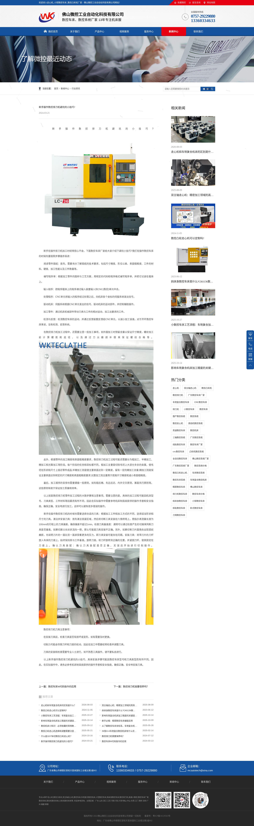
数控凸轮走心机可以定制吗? (54, 710)
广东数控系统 (196, 437)
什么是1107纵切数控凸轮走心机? (56, 736)
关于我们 (48, 782)
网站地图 (211, 2)
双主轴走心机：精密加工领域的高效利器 (119, 705)
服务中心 (142, 782)
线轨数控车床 (179, 444)
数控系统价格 (200, 465)
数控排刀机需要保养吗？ (113, 736)
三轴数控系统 (179, 437)
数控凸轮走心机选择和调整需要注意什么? (58, 731)
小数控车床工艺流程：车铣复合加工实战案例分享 (58, 715)
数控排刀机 (178, 395)
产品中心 (80, 782)
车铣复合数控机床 (198, 480)
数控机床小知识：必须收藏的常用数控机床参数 (58, 726)
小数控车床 (189, 409)
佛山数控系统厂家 (200, 458)
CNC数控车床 (200, 402)
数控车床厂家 (196, 444)
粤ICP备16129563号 (161, 816)
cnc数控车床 (178, 451)
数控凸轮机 (207, 388)
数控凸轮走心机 (180, 473)
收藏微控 (182, 2)
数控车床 (203, 409)
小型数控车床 (198, 501)
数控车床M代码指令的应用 (114, 741)
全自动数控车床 (180, 458)
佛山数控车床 (196, 487)
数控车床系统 (179, 480)
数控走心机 (178, 423)
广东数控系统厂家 (181, 465)
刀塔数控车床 (179, 515)
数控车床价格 (198, 494)
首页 (56, 88)
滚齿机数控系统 (195, 423)
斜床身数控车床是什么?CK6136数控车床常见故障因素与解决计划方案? (119, 710)
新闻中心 (65, 88)
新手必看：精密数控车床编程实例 (117, 721)
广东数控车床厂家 (196, 395)
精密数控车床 (179, 487)
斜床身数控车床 (180, 501)
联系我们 (205, 782)
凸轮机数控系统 (196, 451)
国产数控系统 (179, 416)
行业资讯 (76, 88)
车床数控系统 (198, 473)
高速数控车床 (179, 430)
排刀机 (176, 409)
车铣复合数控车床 (181, 402)
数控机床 (194, 430)
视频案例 (111, 782)
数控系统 (194, 416)
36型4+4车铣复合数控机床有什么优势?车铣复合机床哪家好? (119, 731)
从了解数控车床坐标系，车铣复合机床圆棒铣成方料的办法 (119, 726)
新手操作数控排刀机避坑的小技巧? (57, 741)
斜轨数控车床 (179, 508)
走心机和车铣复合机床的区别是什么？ (58, 705)
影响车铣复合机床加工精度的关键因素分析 (119, 715)
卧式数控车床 (196, 508)
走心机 (176, 388)
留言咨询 (196, 2)
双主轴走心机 (190, 388)
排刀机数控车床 (180, 494)
